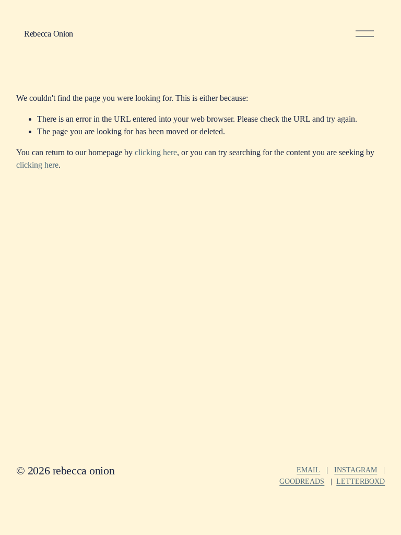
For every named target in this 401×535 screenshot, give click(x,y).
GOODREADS (301, 481)
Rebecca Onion (48, 33)
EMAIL (308, 470)
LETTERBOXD (360, 481)
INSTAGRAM (355, 470)
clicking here (156, 152)
